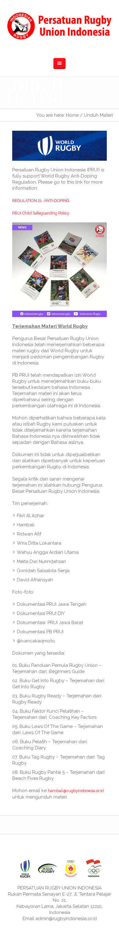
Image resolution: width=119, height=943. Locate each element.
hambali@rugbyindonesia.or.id (76, 790)
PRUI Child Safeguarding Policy (40, 213)
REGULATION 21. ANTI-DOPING (40, 200)
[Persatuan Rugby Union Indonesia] (59, 26)
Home (72, 115)
